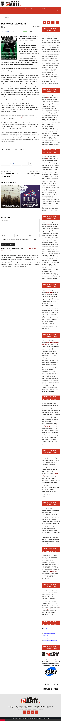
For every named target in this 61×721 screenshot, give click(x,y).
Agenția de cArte (9, 27)
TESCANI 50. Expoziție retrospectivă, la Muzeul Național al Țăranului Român (10, 206)
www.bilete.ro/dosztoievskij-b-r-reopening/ (11, 117)
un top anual (49, 292)
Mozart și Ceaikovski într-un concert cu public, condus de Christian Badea (9, 175)
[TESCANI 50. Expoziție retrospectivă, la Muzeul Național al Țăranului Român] (10, 196)
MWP (49, 718)
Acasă (2, 17)
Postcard (7, 17)
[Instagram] (48, 22)
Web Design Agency (42, 718)
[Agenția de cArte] (2, 27)
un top (47, 36)
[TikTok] (52, 22)
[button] (58, 10)
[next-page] (5, 210)
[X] (57, 22)
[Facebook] (44, 22)
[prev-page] (2, 210)
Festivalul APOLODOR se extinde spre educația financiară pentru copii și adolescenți (30, 205)
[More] (31, 31)
